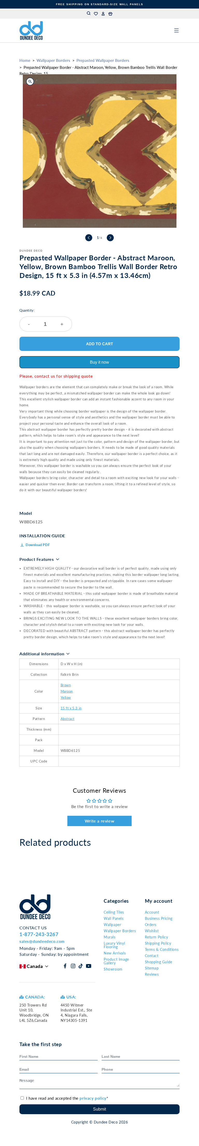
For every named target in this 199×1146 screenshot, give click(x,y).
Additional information (41, 653)
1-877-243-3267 (38, 934)
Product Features (36, 559)
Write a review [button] (99, 820)
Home (24, 60)
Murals (110, 937)
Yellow (66, 697)
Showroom (113, 969)
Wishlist (152, 931)
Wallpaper (112, 924)
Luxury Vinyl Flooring (114, 945)
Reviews (152, 974)
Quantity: (41, 317)
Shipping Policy (158, 943)
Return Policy (156, 937)
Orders (151, 924)
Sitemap (152, 968)
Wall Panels (114, 918)
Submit (99, 1109)
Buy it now (99, 362)
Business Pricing (159, 918)
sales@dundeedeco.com (42, 941)
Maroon (67, 691)
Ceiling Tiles (114, 912)
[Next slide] (110, 237)
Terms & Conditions (162, 949)
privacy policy (93, 1098)
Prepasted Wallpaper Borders (102, 60)
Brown (66, 685)
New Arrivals (115, 953)
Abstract (68, 719)
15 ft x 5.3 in (71, 708)
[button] (110, 14)
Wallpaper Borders (53, 60)
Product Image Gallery (116, 961)
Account (152, 912)
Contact (152, 955)
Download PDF (38, 545)
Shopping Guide (158, 962)
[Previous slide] (88, 237)
